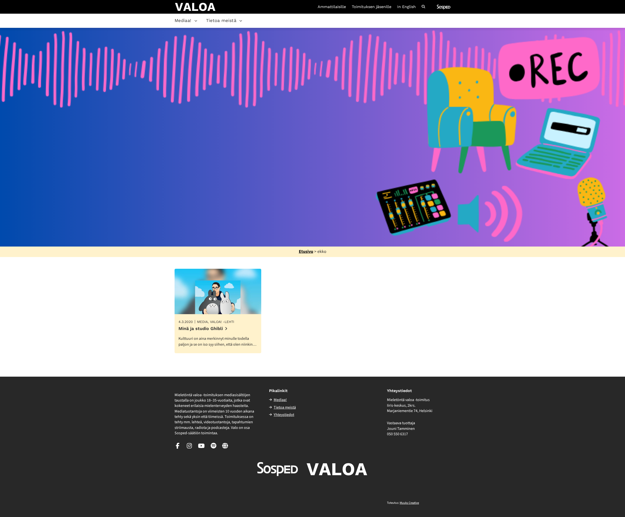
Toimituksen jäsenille (371, 7)
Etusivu (306, 251)
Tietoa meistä (221, 20)
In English (406, 7)
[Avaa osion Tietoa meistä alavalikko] (240, 20)
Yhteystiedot (284, 414)
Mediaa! (183, 20)
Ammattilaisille (332, 7)
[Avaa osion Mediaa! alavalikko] (195, 20)
